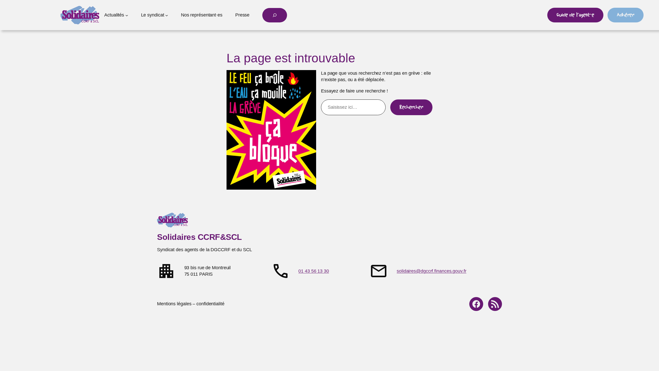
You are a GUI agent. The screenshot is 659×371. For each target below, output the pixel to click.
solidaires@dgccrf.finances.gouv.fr (431, 271)
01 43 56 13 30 (313, 271)
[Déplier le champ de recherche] (274, 15)
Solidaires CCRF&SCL (199, 237)
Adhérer (625, 15)
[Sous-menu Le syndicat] (166, 15)
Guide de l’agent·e (575, 15)
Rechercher (411, 107)
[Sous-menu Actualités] (126, 15)
